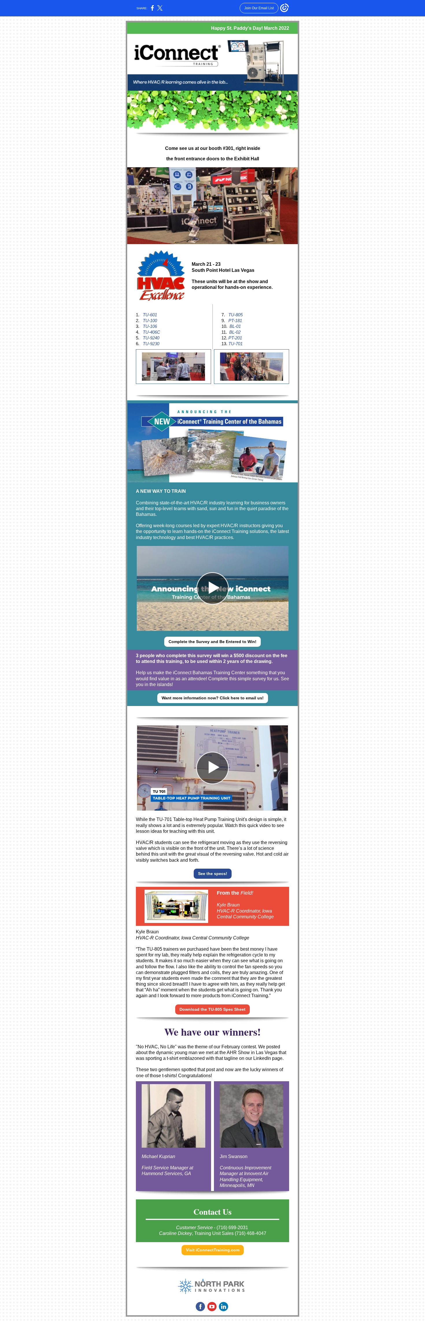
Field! (247, 893)
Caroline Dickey (175, 1233)
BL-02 (235, 332)
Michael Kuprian (158, 1156)
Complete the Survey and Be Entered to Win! (212, 641)
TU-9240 (151, 337)
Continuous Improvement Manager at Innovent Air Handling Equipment (245, 1173)
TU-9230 (151, 343)
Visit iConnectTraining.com (212, 1250)
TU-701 (235, 343)
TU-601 (150, 314)
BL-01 (236, 326)
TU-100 (150, 320)
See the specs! (212, 873)
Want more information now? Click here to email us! (213, 698)
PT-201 (235, 337)
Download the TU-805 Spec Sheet (212, 1009)
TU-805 (236, 314)
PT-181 (235, 320)
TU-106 (150, 326)
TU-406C (153, 332)
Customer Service (194, 1227)
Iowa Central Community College (215, 937)
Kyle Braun (228, 904)
